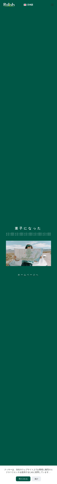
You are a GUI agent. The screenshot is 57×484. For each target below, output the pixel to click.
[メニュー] (52, 5)
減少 (36, 479)
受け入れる (23, 479)
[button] (28, 4)
